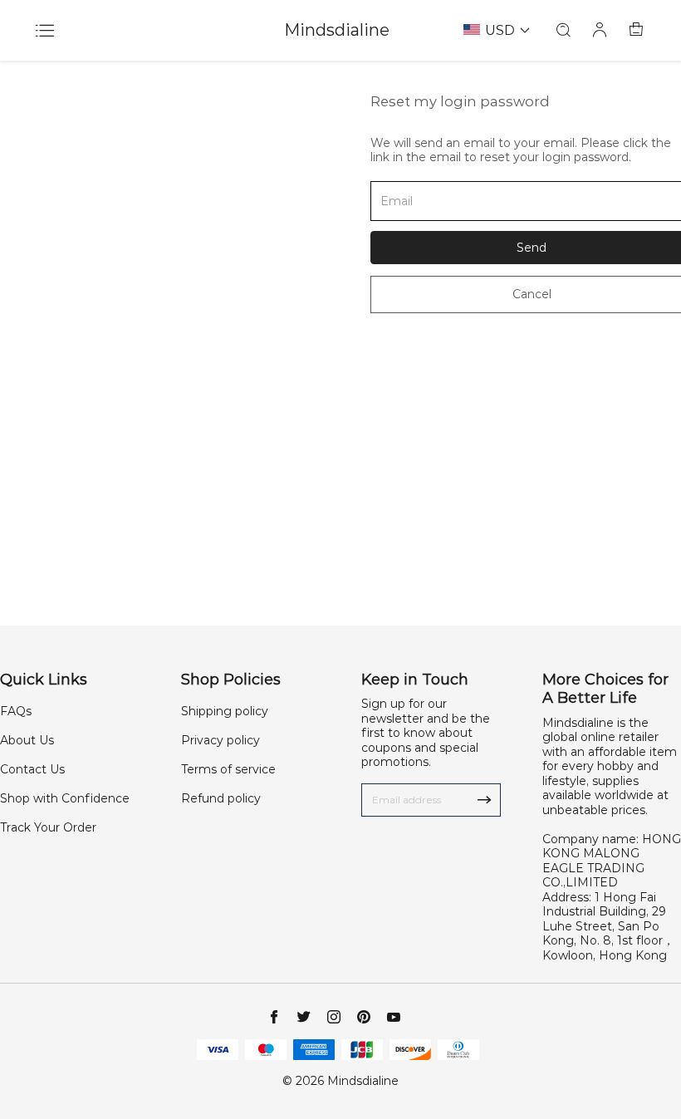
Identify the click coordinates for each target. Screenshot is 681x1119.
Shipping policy (224, 711)
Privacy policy (220, 740)
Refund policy (221, 798)
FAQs (16, 711)
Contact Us (32, 769)
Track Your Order (48, 827)
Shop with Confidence (65, 798)
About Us (27, 740)
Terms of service (228, 769)
